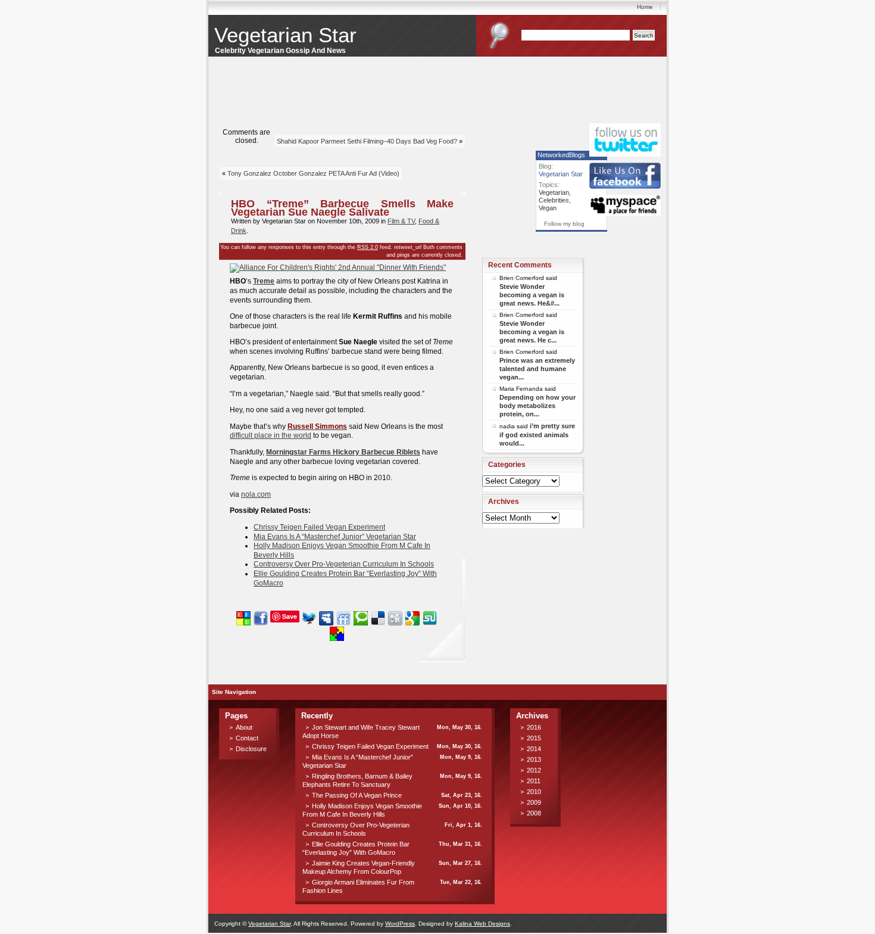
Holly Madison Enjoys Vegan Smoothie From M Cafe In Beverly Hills (362, 810)
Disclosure (251, 748)
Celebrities (554, 200)
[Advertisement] (625, 249)
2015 (534, 738)
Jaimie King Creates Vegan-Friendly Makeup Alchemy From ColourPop (358, 867)
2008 (534, 813)
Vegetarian (554, 192)
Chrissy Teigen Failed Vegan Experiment (319, 527)
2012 (534, 770)
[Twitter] (309, 616)
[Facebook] (260, 616)
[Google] (412, 616)
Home (645, 7)
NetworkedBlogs (561, 154)
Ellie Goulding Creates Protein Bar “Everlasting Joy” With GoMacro (356, 848)
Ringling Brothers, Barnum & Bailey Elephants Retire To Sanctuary (357, 780)
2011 (533, 780)
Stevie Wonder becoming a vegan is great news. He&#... (531, 295)
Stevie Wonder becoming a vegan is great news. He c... (531, 332)
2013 (534, 759)
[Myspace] (326, 616)
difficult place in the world (270, 435)
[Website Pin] (243, 616)
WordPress (400, 923)
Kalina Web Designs (482, 923)
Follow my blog (564, 223)
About (244, 727)
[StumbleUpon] (430, 616)
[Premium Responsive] (337, 630)
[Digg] (395, 616)
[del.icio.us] (378, 616)
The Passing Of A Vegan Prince (357, 795)
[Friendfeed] (343, 616)
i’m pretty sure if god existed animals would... (537, 434)
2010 (534, 791)
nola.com (256, 494)
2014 (534, 748)
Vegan (548, 207)
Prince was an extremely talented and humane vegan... (537, 369)
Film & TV (401, 221)
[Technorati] (360, 616)
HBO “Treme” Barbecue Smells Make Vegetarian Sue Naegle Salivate (342, 208)
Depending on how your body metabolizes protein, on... (537, 406)
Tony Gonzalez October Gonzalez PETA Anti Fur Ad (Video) (313, 173)
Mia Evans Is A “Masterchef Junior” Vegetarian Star (335, 537)
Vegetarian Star (285, 34)
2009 (534, 802)
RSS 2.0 (367, 247)
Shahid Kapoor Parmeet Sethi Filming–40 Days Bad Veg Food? (367, 141)
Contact (247, 738)
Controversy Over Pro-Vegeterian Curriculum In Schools (344, 564)
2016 (534, 727)
